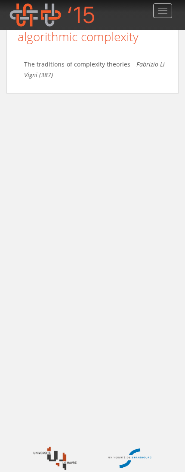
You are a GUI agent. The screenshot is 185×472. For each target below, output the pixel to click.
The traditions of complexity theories (77, 64)
